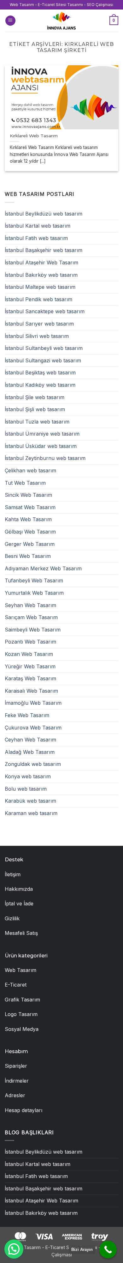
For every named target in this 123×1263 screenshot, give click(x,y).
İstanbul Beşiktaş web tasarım (40, 372)
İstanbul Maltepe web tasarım (40, 287)
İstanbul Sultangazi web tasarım (43, 360)
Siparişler (16, 1066)
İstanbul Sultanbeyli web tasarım (44, 348)
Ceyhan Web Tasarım (30, 739)
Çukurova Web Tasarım (33, 727)
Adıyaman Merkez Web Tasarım (43, 568)
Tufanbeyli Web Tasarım (34, 580)
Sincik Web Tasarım (28, 495)
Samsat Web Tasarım (30, 507)
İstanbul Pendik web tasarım (38, 299)
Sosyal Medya (21, 1029)
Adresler (15, 1095)
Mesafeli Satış (21, 933)
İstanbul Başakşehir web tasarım (43, 250)
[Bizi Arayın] (108, 1249)
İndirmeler (17, 1081)
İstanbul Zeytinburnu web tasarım (45, 458)
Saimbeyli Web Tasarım (33, 629)
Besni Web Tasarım (28, 556)
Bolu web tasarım (26, 789)
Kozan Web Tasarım (29, 654)
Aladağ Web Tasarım (30, 752)
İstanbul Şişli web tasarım (35, 409)
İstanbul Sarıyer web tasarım (39, 324)
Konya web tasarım (28, 776)
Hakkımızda (19, 889)
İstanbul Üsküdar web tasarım (41, 446)
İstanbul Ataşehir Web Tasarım (41, 262)
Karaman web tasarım (31, 813)
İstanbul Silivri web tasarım (37, 336)
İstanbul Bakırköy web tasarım (41, 275)
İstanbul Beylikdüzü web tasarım (43, 213)
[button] (10, 21)
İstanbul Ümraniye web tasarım (42, 434)
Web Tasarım (20, 970)
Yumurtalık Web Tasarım (34, 593)
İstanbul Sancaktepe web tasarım (45, 311)
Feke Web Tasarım (27, 715)
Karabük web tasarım (30, 801)
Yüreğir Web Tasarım (30, 666)
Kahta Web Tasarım (28, 519)
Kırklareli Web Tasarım (34, 135)
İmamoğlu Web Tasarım (33, 703)
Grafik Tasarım (22, 999)
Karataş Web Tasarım (30, 678)
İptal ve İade (19, 903)
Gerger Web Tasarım (30, 544)
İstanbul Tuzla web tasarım (37, 421)
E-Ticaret (15, 984)
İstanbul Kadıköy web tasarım (40, 385)
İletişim (12, 874)
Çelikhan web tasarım (30, 470)
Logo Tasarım (21, 1014)
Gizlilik (12, 918)
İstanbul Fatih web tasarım (36, 238)
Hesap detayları (23, 1110)
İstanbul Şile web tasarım (34, 397)
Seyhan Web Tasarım (30, 605)
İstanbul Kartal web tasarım (37, 226)
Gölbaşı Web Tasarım (30, 531)
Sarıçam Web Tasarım (31, 617)
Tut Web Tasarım (25, 483)
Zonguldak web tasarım (33, 764)
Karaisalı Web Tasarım (31, 691)
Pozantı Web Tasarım (30, 641)
